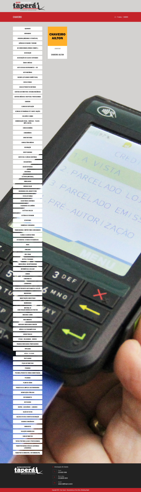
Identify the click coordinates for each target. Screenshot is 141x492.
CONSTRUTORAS (27, 137)
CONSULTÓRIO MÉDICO (27, 142)
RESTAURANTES (27, 397)
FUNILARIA (28, 249)
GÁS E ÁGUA (28, 254)
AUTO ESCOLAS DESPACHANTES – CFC (27, 67)
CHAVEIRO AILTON (57, 54)
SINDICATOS (27, 426)
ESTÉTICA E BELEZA (27, 210)
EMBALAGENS (27, 181)
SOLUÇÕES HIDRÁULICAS (27, 431)
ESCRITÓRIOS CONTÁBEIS (28, 201)
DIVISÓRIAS (27, 172)
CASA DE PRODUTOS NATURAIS (27, 87)
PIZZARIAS (28, 378)
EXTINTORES (27, 220)
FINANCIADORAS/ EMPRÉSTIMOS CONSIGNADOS (28, 230)
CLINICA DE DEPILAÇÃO (27, 106)
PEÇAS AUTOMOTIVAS (28, 363)
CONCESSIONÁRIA (27, 128)
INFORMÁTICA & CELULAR (27, 269)
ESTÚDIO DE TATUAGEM (27, 215)
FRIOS (27, 245)
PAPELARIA (28, 349)
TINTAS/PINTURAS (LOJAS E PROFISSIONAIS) (27, 441)
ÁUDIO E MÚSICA (27, 63)
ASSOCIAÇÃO (27, 53)
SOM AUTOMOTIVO (28, 436)
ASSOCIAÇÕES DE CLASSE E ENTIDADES (27, 58)
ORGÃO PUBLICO (27, 334)
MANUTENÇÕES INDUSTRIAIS (27, 298)
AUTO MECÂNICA (27, 72)
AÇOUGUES (28, 28)
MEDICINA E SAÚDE (28, 315)
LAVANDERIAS (27, 283)
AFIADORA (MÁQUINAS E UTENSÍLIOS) (28, 38)
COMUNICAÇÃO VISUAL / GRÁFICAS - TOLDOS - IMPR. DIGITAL (27, 122)
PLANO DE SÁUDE (27, 383)
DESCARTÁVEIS (28, 162)
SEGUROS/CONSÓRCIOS (27, 421)
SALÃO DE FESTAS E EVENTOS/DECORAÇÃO (27, 417)
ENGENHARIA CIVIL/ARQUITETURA (28, 191)
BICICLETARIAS (28, 82)
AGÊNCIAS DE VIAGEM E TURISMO (27, 43)
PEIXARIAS (28, 368)
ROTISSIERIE (27, 402)
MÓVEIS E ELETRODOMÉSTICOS (27, 329)
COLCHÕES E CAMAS (27, 116)
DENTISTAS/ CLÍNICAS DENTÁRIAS (27, 157)
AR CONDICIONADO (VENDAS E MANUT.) (27, 48)
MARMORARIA (27, 303)
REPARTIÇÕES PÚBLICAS (27, 392)
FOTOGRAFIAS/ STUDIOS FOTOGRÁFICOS (28, 240)
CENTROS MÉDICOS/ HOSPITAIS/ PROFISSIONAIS (27, 97)
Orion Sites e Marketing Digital (82, 490)
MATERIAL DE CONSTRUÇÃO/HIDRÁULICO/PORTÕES (27, 309)
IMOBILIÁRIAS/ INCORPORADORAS (27, 264)
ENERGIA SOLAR (27, 186)
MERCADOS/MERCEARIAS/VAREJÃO (27, 324)
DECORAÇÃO (27, 147)
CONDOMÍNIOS (28, 133)
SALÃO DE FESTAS (27, 412)
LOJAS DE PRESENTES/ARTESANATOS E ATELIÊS (27, 288)
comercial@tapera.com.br (65, 484)
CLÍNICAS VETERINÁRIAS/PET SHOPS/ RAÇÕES (27, 111)
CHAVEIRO (125, 17)
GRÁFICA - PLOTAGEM (29, 353)
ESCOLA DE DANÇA (28, 196)
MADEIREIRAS (27, 293)
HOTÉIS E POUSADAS (27, 259)
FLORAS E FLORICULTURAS (27, 235)
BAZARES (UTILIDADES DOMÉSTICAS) (28, 77)
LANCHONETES (28, 279)
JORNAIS (27, 274)
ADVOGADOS (27, 33)
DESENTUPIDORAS (28, 167)
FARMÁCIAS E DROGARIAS (28, 225)
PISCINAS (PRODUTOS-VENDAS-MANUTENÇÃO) (27, 373)
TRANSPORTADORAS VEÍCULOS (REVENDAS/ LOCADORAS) (27, 447)
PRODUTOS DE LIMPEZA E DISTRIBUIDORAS (27, 387)
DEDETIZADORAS (27, 152)
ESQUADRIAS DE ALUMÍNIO (28, 206)
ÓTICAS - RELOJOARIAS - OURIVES (28, 339)
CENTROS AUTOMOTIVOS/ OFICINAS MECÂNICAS (28, 92)
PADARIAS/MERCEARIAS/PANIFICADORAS (28, 344)
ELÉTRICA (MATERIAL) (28, 176)
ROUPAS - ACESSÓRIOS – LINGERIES (27, 407)
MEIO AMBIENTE (27, 320)
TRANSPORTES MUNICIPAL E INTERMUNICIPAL (27, 453)
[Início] (115, 17)
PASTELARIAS (27, 358)
